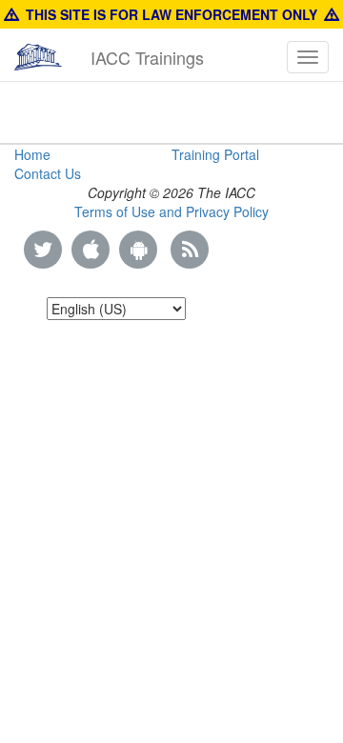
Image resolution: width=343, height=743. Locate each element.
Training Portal (215, 154)
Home (32, 154)
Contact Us (47, 173)
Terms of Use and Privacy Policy (171, 211)
